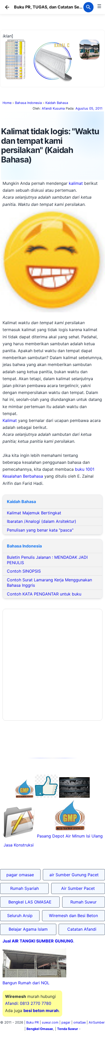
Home (7, 103)
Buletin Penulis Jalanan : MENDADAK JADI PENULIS (47, 560)
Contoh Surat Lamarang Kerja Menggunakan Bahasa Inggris (49, 582)
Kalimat (10, 420)
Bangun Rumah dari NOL (26, 982)
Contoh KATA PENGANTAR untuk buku (44, 593)
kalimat (76, 183)
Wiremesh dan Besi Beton (73, 915)
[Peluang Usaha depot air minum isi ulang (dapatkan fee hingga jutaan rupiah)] (24, 796)
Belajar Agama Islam (28, 929)
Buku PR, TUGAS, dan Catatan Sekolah (52, 6)
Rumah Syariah (24, 888)
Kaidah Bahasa (56, 103)
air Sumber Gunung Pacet (74, 874)
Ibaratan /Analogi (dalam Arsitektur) (41, 521)
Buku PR (32, 1022)
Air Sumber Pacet (78, 888)
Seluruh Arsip (20, 915)
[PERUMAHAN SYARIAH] (46, 796)
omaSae (79, 1022)
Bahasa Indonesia (28, 103)
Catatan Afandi (81, 929)
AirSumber (97, 1022)
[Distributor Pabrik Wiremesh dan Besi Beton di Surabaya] (74, 796)
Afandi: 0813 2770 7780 (28, 1003)
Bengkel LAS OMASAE (29, 901)
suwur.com (50, 1022)
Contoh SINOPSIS (24, 571)
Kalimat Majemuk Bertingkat (34, 512)
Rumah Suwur (83, 901)
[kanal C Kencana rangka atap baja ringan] (52, 80)
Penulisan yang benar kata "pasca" (40, 530)
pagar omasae (20, 874)
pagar (65, 1022)
